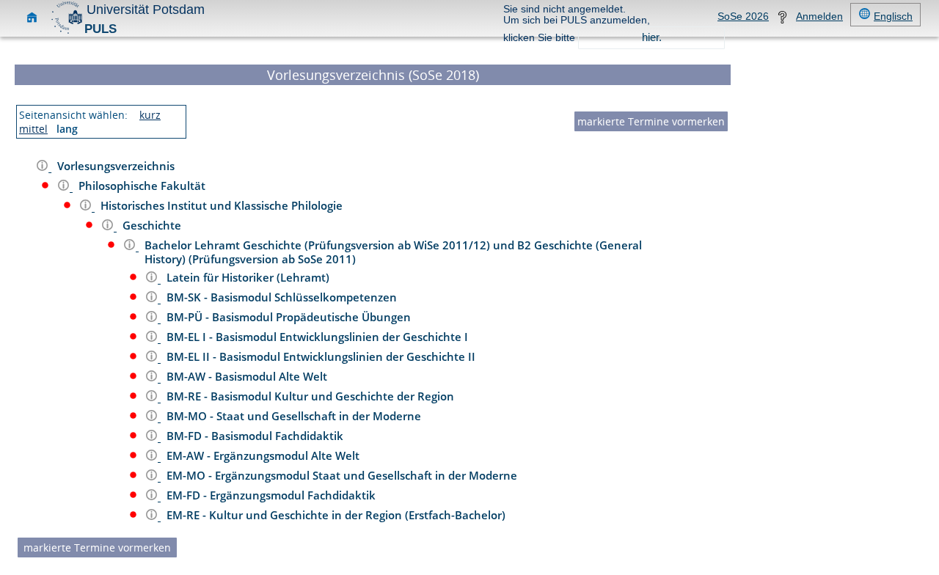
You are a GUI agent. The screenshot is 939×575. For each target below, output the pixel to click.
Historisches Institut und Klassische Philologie (223, 205)
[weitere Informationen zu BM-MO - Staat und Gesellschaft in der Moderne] (153, 418)
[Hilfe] (782, 20)
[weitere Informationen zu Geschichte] (109, 227)
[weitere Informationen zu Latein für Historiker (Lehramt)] (153, 279)
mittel (33, 129)
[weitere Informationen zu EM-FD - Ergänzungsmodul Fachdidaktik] (153, 497)
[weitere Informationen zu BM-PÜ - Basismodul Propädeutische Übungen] (153, 319)
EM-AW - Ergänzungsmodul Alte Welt (264, 455)
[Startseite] (32, 20)
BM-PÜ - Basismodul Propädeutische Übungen (290, 317)
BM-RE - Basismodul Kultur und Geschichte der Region (312, 396)
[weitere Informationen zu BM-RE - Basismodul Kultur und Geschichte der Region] (153, 398)
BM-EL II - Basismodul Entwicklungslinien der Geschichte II (322, 356)
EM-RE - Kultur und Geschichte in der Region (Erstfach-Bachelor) (337, 515)
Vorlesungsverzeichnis (117, 165)
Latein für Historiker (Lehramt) (249, 277)
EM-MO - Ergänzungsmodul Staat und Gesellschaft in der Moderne (343, 475)
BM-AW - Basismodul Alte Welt (248, 376)
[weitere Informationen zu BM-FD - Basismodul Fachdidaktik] (153, 437)
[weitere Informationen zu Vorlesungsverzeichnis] (43, 168)
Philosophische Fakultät (143, 185)
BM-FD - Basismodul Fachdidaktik (256, 435)
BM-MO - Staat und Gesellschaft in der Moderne (295, 416)
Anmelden (819, 16)
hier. (652, 37)
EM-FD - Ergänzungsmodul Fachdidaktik (273, 495)
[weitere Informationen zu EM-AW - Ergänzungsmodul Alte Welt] (153, 457)
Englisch (893, 16)
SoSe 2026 (743, 16)
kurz (150, 115)
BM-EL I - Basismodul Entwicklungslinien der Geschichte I (319, 336)
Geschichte (153, 225)
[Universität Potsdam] (66, 31)
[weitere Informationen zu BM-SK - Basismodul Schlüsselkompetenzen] (153, 299)
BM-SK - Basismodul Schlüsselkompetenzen (283, 297)
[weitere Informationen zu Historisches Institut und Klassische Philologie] (87, 207)
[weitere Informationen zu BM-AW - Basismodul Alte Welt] (153, 378)
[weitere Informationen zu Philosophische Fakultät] (65, 187)
